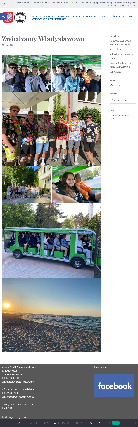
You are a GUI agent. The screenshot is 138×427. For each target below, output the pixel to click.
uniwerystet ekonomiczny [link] (121, 115)
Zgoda (115, 423)
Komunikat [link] (115, 49)
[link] (3, 16)
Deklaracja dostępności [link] (14, 417)
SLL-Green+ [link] (116, 71)
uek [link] (111, 115)
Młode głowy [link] (118, 16)
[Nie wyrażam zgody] (134, 423)
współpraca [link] (114, 119)
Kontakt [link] (77, 16)
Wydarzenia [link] (116, 85)
